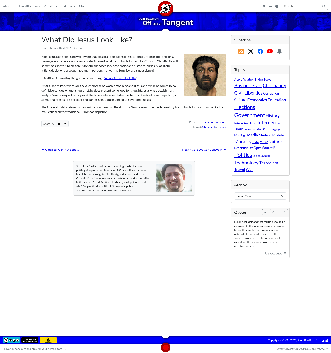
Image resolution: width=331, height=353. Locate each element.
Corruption (271, 93)
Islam (238, 129)
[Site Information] (277, 6)
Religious (220, 121)
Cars (257, 85)
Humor (68, 6)
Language (275, 129)
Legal (325, 340)
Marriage (240, 135)
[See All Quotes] (265, 212)
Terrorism (268, 162)
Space (266, 155)
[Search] (324, 6)
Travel (239, 169)
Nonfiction (208, 121)
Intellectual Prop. (245, 123)
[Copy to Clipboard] (59, 123)
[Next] (285, 212)
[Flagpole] (264, 6)
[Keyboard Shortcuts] (270, 6)
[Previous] (273, 212)
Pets (276, 147)
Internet (266, 122)
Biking (259, 79)
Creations (50, 6)
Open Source (263, 147)
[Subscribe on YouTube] (270, 51)
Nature (275, 141)
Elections (244, 107)
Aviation (248, 79)
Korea (266, 129)
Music (264, 142)
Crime (240, 99)
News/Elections (28, 6)
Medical (265, 135)
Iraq (278, 123)
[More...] (65, 123)
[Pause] (279, 212)
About (7, 6)
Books (267, 79)
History (221, 126)
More (82, 6)
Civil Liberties (248, 93)
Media (252, 134)
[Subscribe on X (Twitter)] (250, 51)
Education (277, 99)
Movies (255, 142)
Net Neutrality (243, 148)
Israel (248, 129)
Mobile (278, 135)
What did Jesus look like (120, 78)
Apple (238, 79)
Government (249, 115)
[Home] (165, 6)
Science (257, 155)
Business (243, 85)
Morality (243, 141)
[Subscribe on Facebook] (260, 51)
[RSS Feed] (241, 51)
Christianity (209, 126)
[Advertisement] (156, 294)
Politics (243, 154)
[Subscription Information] (279, 51)
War (249, 169)
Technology (246, 162)
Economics (257, 99)
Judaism (257, 129)
